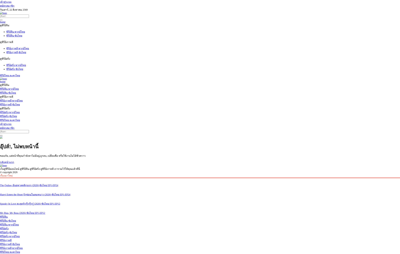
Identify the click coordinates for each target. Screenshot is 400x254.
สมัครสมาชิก (7, 6)
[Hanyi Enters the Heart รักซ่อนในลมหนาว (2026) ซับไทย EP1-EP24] (200, 188)
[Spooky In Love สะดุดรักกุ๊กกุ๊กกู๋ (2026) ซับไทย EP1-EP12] (200, 198)
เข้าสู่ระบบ (5, 2)
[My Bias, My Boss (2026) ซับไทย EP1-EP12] (200, 207)
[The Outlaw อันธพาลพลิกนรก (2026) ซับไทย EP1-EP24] (200, 179)
